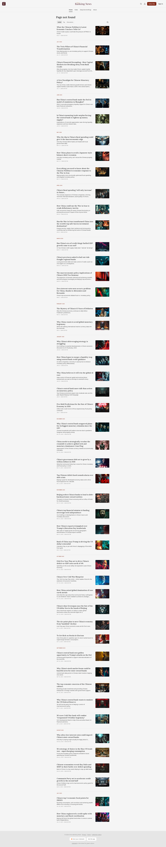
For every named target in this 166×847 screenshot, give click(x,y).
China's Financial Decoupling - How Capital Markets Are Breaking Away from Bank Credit (75, 64)
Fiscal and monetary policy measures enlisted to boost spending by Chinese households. (73, 754)
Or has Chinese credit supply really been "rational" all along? (75, 248)
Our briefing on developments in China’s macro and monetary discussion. (72, 516)
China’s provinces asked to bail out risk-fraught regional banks (73, 258)
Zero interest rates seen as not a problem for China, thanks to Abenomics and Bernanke (74, 291)
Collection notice (96, 834)
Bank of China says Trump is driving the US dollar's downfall (75, 543)
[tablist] (65, 22)
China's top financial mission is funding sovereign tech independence (73, 511)
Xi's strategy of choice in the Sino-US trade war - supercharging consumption (74, 750)
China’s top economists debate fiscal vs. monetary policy (73, 295)
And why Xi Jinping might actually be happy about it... (73, 739)
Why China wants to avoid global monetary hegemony (75, 323)
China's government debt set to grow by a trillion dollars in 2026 (74, 460)
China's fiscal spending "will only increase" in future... (74, 191)
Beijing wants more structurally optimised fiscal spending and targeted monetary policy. (74, 176)
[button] (70, 10)
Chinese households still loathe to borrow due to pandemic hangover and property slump (74, 431)
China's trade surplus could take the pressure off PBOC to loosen (74, 32)
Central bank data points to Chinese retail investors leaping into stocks (74, 674)
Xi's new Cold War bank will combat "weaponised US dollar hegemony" (71, 716)
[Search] (141, 4)
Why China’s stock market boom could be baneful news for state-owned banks (74, 669)
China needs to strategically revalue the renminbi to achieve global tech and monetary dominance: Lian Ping (73, 444)
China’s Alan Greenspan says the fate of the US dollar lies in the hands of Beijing (75, 607)
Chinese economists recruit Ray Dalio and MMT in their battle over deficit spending (74, 766)
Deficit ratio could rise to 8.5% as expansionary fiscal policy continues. (74, 409)
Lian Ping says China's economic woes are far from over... (74, 626)
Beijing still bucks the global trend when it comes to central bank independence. (74, 819)
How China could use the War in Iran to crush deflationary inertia (73, 207)
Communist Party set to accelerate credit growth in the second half (74, 779)
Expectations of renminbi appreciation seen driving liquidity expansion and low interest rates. (74, 123)
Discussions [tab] (70, 22)
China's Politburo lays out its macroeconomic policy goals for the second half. (75, 784)
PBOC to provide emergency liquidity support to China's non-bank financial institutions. (75, 105)
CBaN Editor (64, 35)
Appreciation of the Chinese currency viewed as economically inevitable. (75, 449)
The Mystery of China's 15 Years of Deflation (75, 309)
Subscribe (152, 4)
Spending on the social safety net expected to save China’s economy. (74, 566)
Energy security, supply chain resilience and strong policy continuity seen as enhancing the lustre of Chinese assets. (74, 229)
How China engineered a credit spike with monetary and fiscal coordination (74, 815)
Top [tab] (64, 22)
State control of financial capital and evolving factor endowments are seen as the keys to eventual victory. (72, 378)
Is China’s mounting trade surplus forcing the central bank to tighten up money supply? (74, 117)
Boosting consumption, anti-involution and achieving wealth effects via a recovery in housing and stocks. (75, 803)
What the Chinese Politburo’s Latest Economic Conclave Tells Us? (71, 28)
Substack (74, 843)
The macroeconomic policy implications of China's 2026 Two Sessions (74, 274)
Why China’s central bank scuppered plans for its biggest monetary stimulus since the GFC (74, 426)
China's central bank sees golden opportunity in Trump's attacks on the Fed (74, 654)
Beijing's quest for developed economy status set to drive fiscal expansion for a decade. (74, 480)
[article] (83, 32)
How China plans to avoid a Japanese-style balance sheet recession (74, 154)
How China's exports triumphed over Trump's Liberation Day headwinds (72, 527)
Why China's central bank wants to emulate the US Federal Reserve (75, 701)
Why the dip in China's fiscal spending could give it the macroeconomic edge (75, 138)
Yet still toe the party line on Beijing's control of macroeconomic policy (71, 705)
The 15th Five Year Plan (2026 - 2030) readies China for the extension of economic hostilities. (74, 580)
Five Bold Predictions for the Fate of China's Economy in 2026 (75, 405)
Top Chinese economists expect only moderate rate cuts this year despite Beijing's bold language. (74, 394)
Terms (89, 834)
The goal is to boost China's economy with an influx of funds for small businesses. (75, 500)
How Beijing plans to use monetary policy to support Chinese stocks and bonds (75, 52)
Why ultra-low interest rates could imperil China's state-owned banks (74, 736)
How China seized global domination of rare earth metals (75, 591)
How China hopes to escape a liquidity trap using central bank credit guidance (74, 358)
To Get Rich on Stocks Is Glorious (70, 635)
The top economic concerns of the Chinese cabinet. (74, 685)
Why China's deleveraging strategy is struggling (72, 342)
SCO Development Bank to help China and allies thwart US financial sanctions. (74, 721)
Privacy (84, 834)
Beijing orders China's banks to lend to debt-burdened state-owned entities (75, 496)
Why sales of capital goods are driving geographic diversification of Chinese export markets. (71, 531)
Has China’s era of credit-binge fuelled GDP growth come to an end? (75, 244)
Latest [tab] (59, 22)
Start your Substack (78, 839)
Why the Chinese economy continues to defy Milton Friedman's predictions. (72, 311)
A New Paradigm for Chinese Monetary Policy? (73, 81)
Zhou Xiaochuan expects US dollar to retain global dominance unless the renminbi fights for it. (71, 611)
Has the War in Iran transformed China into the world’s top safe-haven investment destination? (75, 223)
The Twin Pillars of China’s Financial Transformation (72, 48)
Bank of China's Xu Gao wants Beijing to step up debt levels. (74, 769)
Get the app (91, 839)
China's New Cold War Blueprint (70, 577)
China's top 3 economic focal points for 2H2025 (73, 799)
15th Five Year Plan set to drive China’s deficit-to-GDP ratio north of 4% (73, 562)
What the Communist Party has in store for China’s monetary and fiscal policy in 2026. (75, 465)
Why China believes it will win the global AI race (75, 374)
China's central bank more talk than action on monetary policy (74, 389)
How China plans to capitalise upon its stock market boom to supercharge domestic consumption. (75, 638)
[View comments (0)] (70, 38)
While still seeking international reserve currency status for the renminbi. (74, 327)
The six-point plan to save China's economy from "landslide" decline (75, 623)
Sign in (160, 4)
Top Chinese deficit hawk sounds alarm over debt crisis (75, 476)
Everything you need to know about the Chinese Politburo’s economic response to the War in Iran (74, 170)
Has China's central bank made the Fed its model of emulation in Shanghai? (74, 101)
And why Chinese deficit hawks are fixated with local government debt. (72, 142)
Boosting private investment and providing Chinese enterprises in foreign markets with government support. (74, 689)
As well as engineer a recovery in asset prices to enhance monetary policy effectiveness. (73, 362)
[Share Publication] (144, 4)
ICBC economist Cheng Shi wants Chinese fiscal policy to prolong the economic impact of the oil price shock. (73, 211)
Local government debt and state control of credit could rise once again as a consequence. (74, 262)
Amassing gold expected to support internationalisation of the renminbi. (74, 658)
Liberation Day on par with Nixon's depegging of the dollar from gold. (74, 547)
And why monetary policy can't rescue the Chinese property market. (74, 158)
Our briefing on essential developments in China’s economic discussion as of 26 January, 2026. (75, 347)
